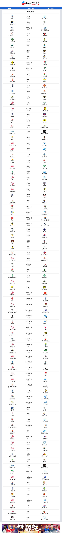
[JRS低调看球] (31, 528)
